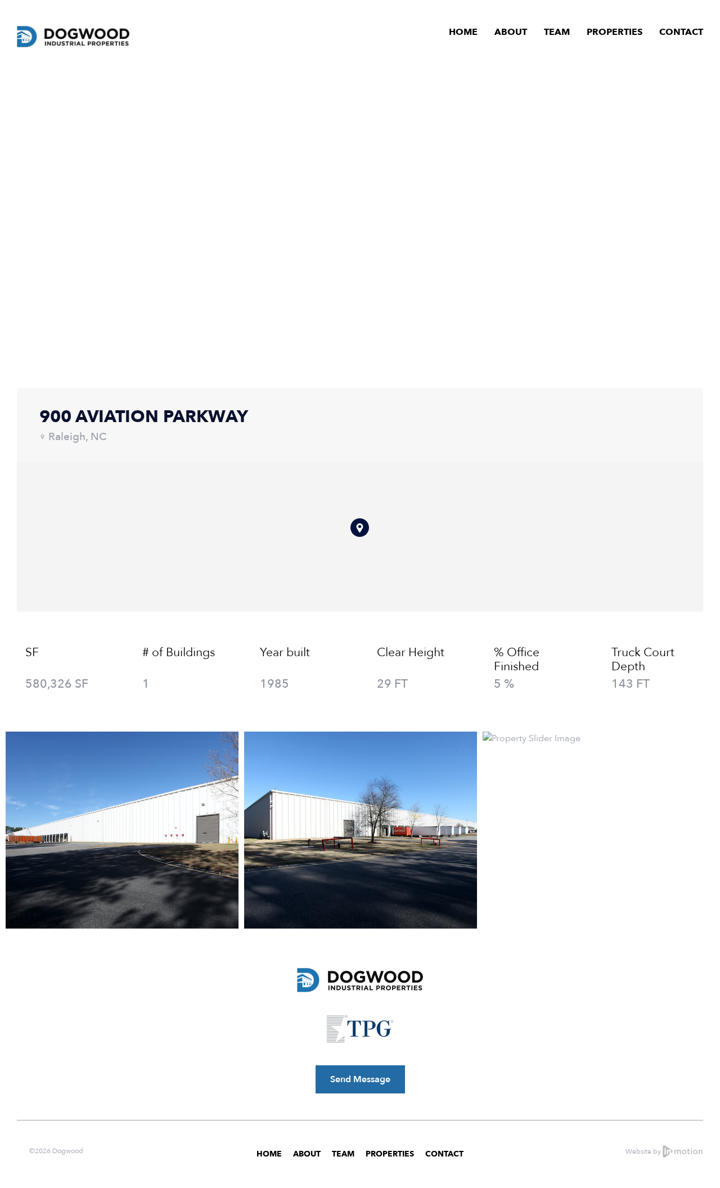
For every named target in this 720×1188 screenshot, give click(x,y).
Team (557, 32)
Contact (681, 32)
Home (463, 32)
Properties (614, 32)
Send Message (360, 1079)
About (510, 32)
